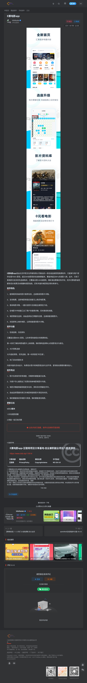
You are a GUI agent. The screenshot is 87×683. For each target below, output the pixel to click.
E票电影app (13, 16)
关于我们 (40, 652)
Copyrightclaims (41, 462)
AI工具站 (17, 652)
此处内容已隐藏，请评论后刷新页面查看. (44, 427)
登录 (38, 579)
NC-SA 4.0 (57, 462)
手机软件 (22, 10)
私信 (77, 21)
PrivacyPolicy (24, 462)
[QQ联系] (83, 665)
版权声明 (25, 652)
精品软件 (14, 10)
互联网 (11, 462)
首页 (7, 10)
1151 (23, 515)
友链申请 (9, 652)
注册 (50, 579)
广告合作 (33, 652)
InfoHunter (15, 20)
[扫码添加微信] (83, 669)
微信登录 (45, 589)
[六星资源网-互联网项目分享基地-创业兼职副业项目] (11, 636)
